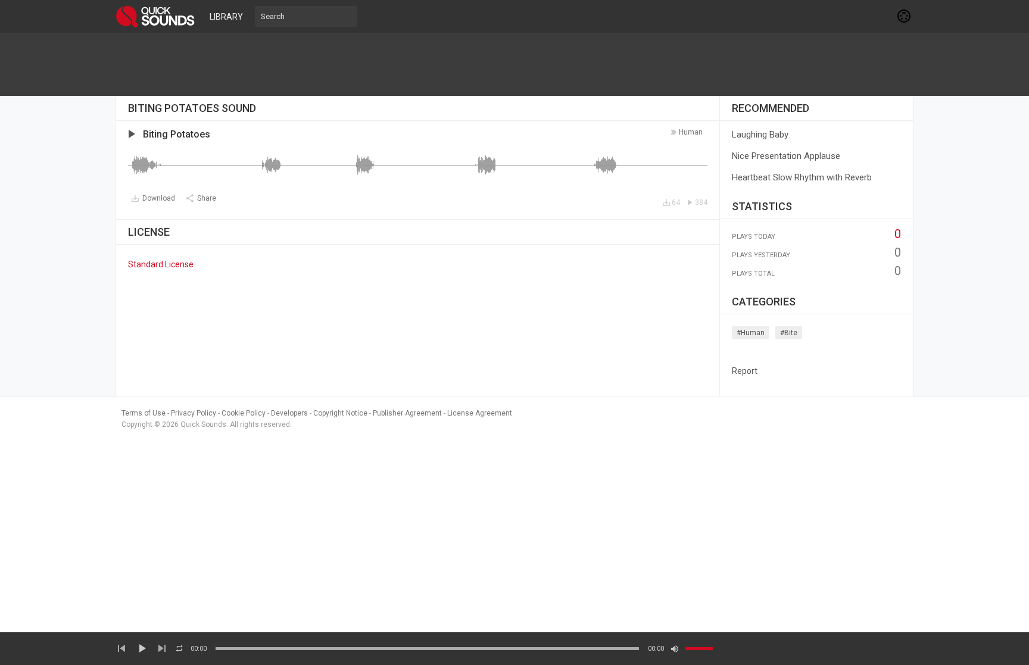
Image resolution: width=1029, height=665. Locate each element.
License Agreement (479, 413)
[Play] (142, 648)
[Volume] (699, 648)
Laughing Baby (760, 134)
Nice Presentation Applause (786, 156)
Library (226, 16)
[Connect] (904, 16)
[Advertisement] (514, 64)
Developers (289, 413)
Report (744, 371)
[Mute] (674, 649)
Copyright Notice (340, 413)
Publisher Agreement (407, 413)
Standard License (161, 264)
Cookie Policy (244, 413)
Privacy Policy (193, 413)
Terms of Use (143, 413)
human (691, 132)
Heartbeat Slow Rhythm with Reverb (802, 177)
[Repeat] (179, 648)
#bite (788, 333)
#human (751, 333)
